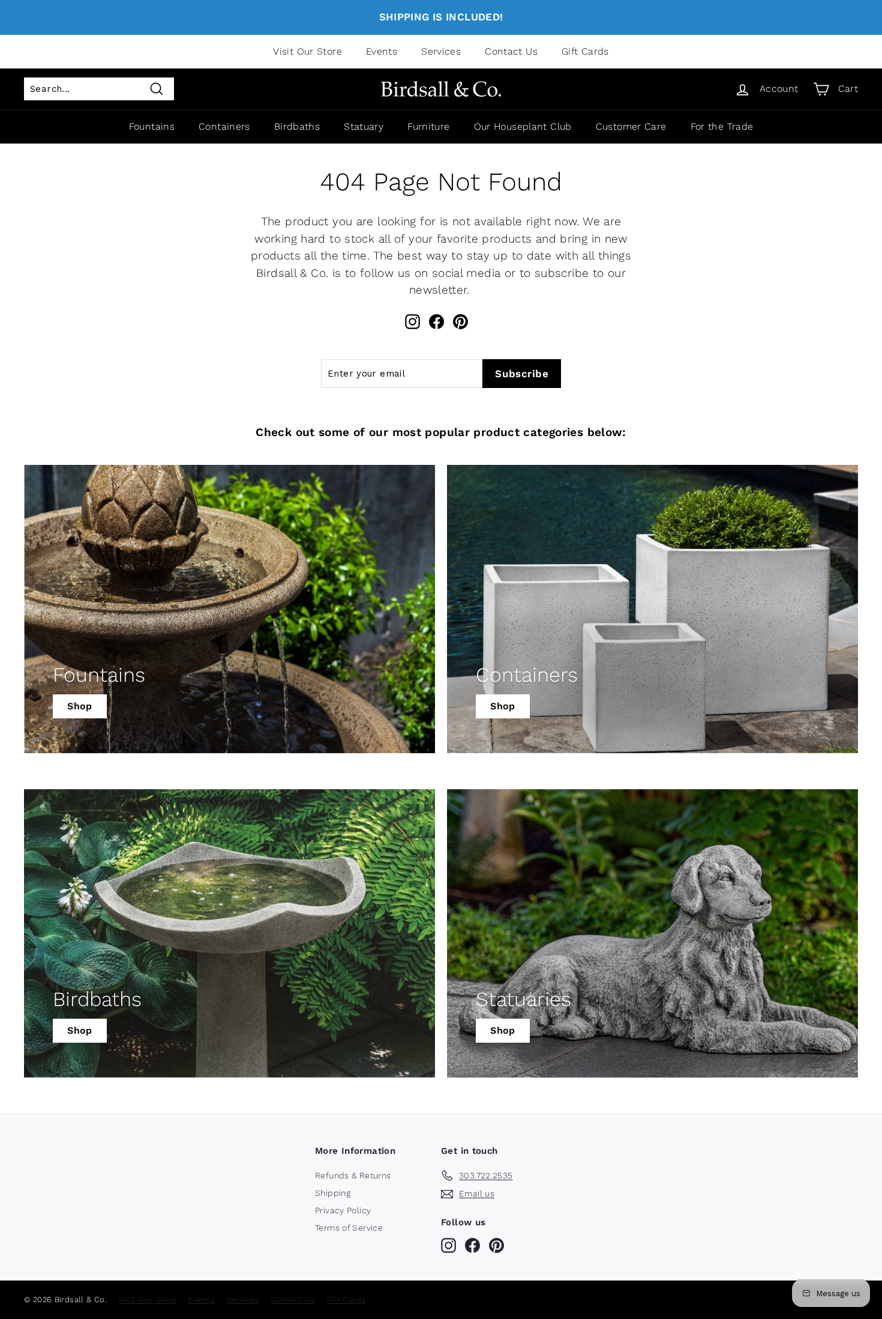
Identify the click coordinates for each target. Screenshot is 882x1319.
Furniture (428, 126)
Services (441, 51)
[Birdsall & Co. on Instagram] (412, 321)
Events (381, 51)
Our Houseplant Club (523, 126)
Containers (224, 126)
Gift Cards (585, 51)
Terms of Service (349, 1228)
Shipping (332, 1193)
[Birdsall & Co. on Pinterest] (460, 321)
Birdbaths (297, 126)
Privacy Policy (343, 1210)
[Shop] (229, 609)
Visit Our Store (307, 51)
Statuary (363, 126)
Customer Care (631, 126)
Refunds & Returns (353, 1175)
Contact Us (511, 51)
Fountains (152, 126)
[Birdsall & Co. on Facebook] (436, 321)
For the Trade (722, 126)
